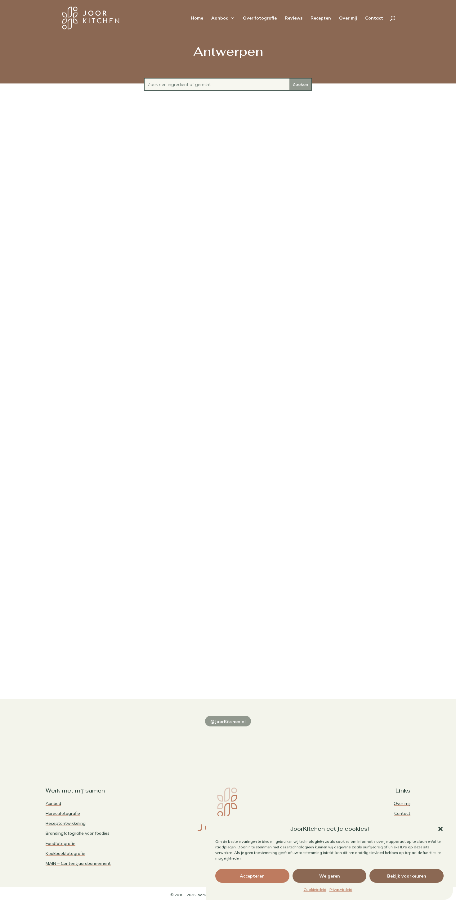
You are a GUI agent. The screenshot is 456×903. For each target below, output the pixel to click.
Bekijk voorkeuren (406, 876)
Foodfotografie (60, 843)
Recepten (321, 18)
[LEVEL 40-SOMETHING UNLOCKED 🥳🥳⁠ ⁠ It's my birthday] (154, 743)
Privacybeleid (340, 889)
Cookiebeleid (315, 889)
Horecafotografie (63, 813)
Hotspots (240, 653)
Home (197, 18)
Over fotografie (260, 18)
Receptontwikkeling (66, 823)
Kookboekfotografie (65, 853)
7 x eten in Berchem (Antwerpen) (228, 360)
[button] (440, 829)
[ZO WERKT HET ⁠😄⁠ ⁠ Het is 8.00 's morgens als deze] (228, 743)
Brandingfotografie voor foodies (78, 833)
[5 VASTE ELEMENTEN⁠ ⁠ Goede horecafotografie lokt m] (375, 743)
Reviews (293, 18)
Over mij (348, 18)
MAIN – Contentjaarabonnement (78, 863)
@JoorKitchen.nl (228, 721)
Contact (374, 18)
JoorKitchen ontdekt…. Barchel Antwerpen (228, 643)
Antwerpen (228, 371)
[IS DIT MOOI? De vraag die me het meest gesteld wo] (81, 743)
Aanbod (220, 18)
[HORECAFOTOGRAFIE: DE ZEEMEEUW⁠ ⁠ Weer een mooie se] (301, 743)
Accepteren (252, 876)
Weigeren (329, 876)
